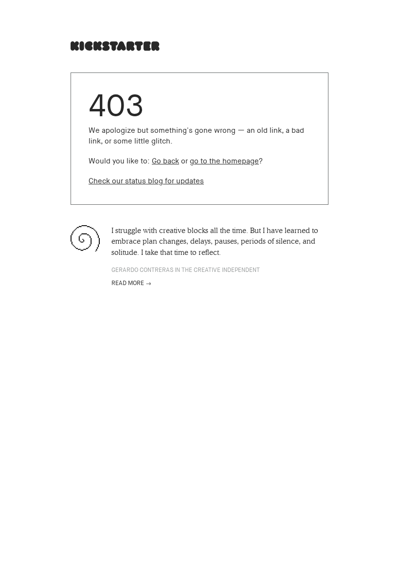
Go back (165, 161)
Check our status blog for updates (146, 181)
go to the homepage (224, 161)
